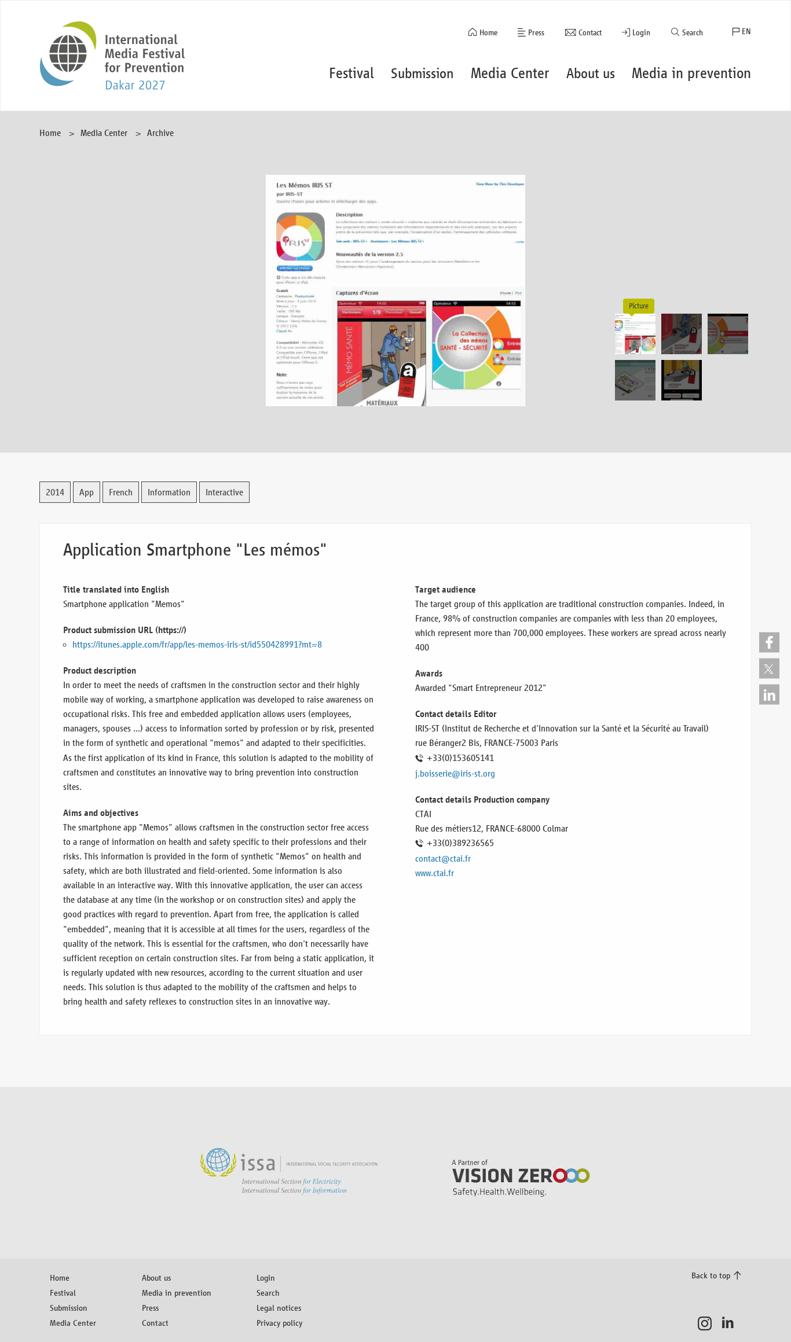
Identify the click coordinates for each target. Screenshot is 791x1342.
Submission (68, 1307)
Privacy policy (279, 1323)
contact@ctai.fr (443, 858)
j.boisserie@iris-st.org (455, 773)
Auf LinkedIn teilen (769, 694)
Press (536, 32)
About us (156, 1277)
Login (641, 32)
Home (488, 32)
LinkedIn (731, 1323)
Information (169, 492)
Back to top (710, 1275)
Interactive (224, 492)
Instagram (708, 1323)
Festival (63, 1292)
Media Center (103, 133)
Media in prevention (176, 1292)
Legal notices (279, 1307)
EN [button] (746, 31)
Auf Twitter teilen (769, 668)
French (121, 492)
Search (692, 32)
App (86, 492)
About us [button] (590, 73)
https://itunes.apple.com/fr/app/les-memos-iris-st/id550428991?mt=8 (197, 644)
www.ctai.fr (434, 873)
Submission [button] (422, 73)
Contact (590, 32)
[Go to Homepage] (112, 55)
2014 (55, 492)
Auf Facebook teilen (769, 642)
